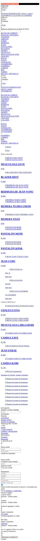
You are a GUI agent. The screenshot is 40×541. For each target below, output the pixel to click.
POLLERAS (5, 49)
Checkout (4, 523)
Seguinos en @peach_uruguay (11, 375)
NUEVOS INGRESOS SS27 (11, 13)
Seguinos (25, 375)
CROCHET (5, 56)
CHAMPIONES (6, 64)
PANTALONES (6, 47)
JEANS (3, 45)
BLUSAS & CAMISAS (9, 33)
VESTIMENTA (6, 15)
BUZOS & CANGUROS (9, 35)
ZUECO (4, 60)
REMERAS (5, 43)
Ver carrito (4, 514)
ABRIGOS (5, 39)
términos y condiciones (13, 491)
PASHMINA (5, 66)
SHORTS (4, 50)
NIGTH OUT (5, 52)
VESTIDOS (5, 37)
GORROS (4, 68)
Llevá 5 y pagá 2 (27, 13)
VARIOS (4, 72)
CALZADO (16, 15)
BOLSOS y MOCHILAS (9, 74)
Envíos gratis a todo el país (10, 4)
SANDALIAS (6, 62)
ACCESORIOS (26, 15)
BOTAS (4, 58)
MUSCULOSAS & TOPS (10, 54)
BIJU (2, 70)
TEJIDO (4, 41)
